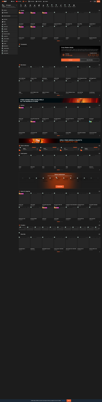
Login (95, 1)
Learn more (63, 400)
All (99, 10)
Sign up (98, 1)
